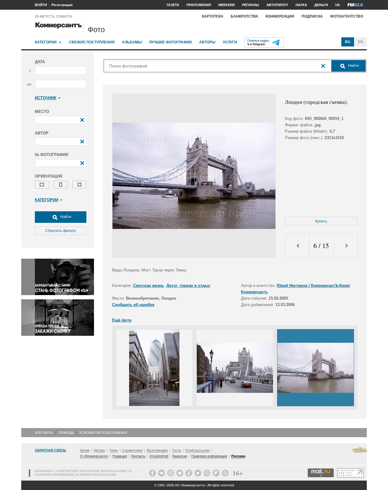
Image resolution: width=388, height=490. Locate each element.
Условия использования (103, 432)
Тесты (176, 450)
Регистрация (62, 5)
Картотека (212, 16)
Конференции (280, 16)
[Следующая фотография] (345, 246)
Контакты (44, 432)
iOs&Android (159, 456)
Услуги (230, 42)
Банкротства (244, 16)
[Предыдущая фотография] (297, 246)
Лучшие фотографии (170, 42)
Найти (65, 217)
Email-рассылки (197, 450)
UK (337, 5)
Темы (113, 450)
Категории (46, 42)
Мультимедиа (157, 450)
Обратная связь (50, 450)
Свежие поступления (92, 42)
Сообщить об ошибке (133, 304)
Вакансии (179, 456)
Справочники (132, 450)
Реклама (238, 456)
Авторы (207, 42)
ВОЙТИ (41, 5)
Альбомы (132, 42)
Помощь (66, 432)
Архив (84, 450)
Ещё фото (122, 320)
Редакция (119, 456)
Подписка (312, 16)
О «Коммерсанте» (94, 456)
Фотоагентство (346, 16)
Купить (321, 221)
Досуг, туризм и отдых (188, 285)
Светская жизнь (148, 285)
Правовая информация (209, 456)
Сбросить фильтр (60, 231)
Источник (45, 98)
